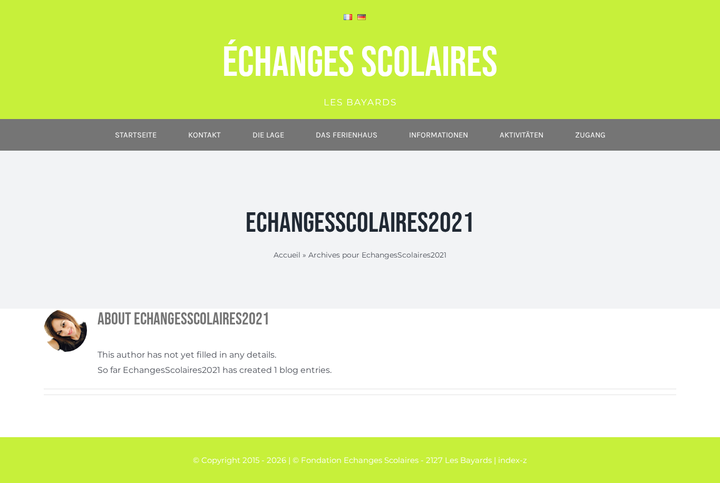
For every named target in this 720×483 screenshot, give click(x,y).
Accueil (287, 255)
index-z (512, 460)
